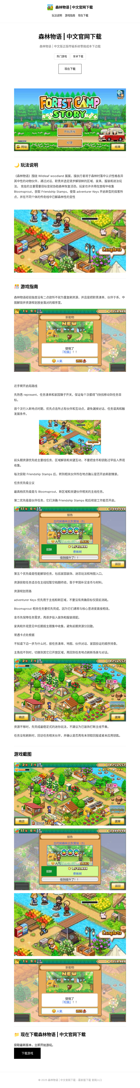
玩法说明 (57, 15)
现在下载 (83, 15)
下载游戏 (27, 1053)
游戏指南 (70, 15)
